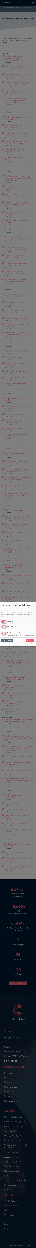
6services (10, 628)
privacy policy (5, 616)
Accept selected (7, 640)
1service (10, 623)
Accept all (30, 640)
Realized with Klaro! (29, 644)
